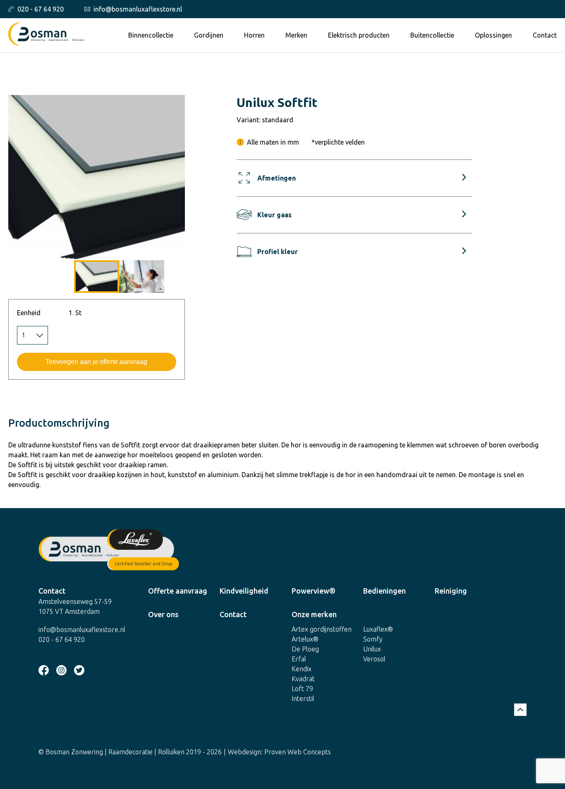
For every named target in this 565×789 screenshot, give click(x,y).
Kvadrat (303, 678)
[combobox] (32, 335)
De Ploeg (305, 649)
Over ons (163, 614)
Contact (545, 35)
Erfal (299, 659)
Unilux (372, 649)
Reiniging (451, 591)
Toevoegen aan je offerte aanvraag (96, 361)
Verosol (374, 659)
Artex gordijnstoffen (322, 629)
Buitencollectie (432, 35)
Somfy (373, 639)
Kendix (301, 669)
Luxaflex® (378, 629)
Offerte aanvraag (177, 591)
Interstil (303, 698)
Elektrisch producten (359, 35)
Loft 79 (302, 688)
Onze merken (314, 614)
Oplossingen (493, 35)
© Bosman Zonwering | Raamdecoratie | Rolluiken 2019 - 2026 (130, 752)
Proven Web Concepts (297, 752)
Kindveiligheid (244, 591)
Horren (254, 35)
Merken (296, 35)
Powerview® (313, 591)
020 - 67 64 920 (40, 9)
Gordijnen (208, 35)
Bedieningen (384, 591)
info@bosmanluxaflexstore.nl (137, 9)
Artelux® (305, 639)
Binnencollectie (150, 35)
